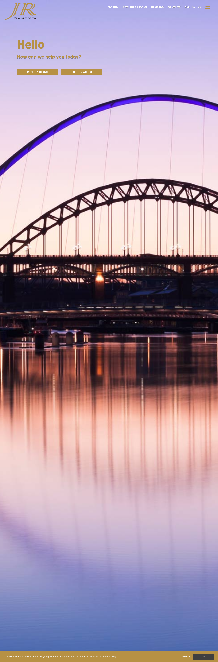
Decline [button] (186, 656)
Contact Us (193, 6)
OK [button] (203, 656)
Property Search (135, 6)
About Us (174, 6)
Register (157, 6)
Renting (113, 6)
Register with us (81, 72)
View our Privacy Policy (103, 656)
